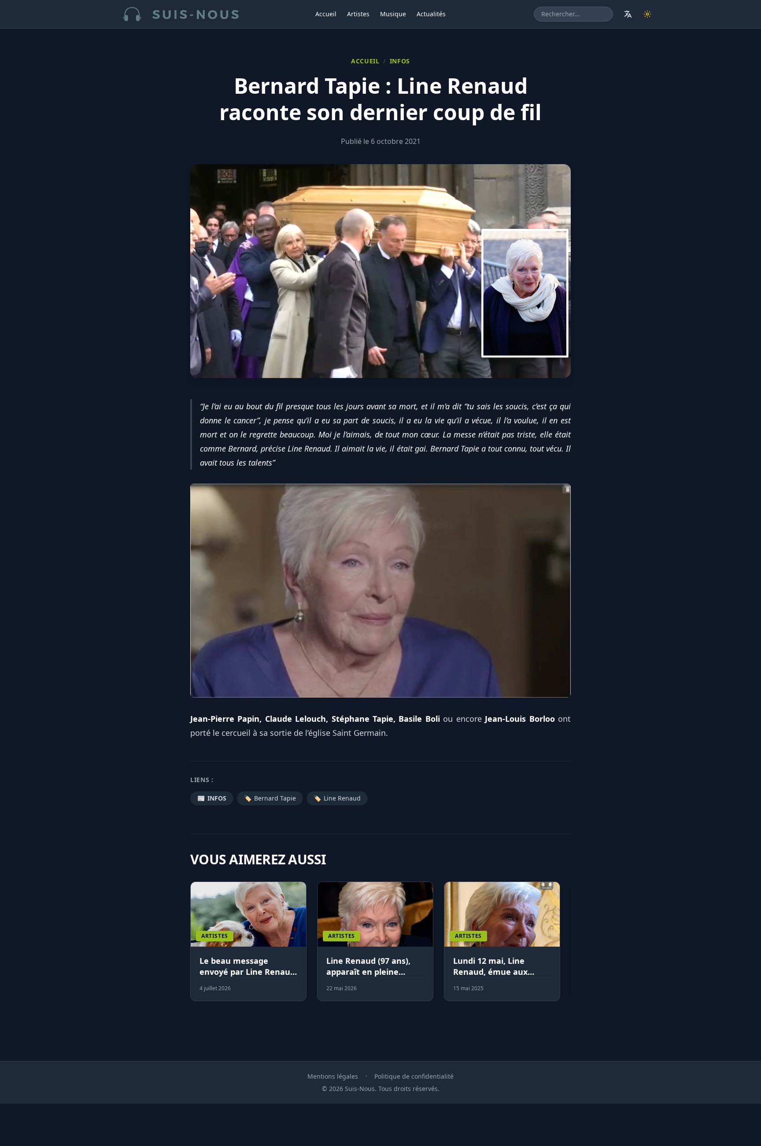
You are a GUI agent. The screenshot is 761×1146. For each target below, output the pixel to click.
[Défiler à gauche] (194, 947)
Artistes (358, 14)
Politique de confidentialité (414, 1076)
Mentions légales (332, 1076)
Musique (393, 14)
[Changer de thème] (647, 14)
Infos (400, 61)
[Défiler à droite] (567, 947)
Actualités (431, 14)
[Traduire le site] (628, 14)
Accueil (325, 14)
